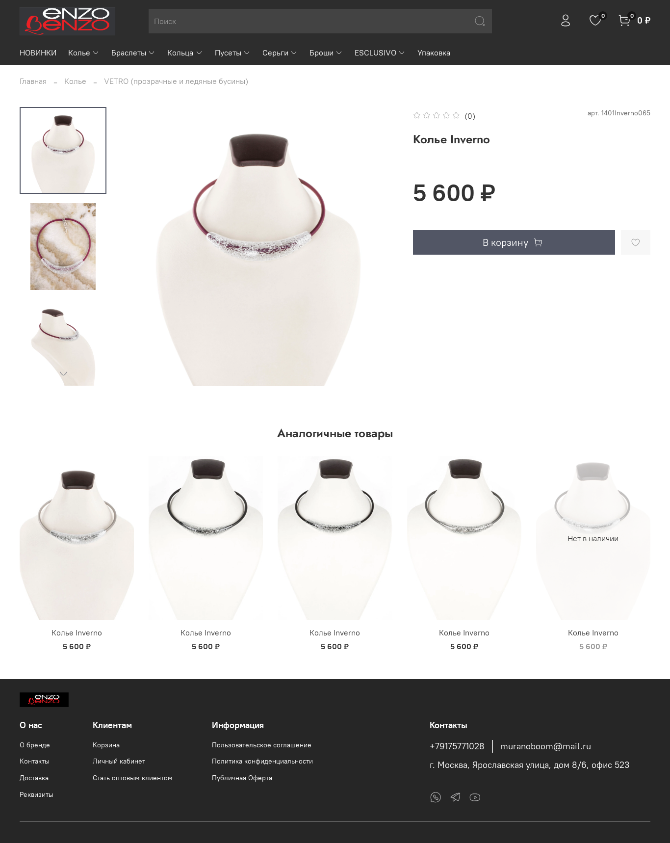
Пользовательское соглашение (261, 744)
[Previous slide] (138, 246)
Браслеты (128, 52)
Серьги (275, 52)
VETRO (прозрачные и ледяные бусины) (176, 81)
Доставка (34, 777)
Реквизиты (36, 794)
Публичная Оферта (242, 777)
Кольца (180, 52)
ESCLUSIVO (375, 52)
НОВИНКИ (38, 52)
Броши (321, 52)
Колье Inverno (77, 632)
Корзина (106, 744)
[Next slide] (63, 373)
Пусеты (228, 52)
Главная (33, 81)
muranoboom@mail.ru (545, 746)
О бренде (35, 744)
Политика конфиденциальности (262, 761)
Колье (79, 52)
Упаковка (433, 52)
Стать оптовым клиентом (133, 777)
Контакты (35, 761)
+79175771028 (457, 746)
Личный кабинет (119, 761)
